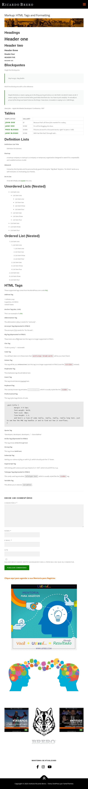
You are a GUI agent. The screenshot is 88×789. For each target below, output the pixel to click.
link (21, 314)
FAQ (46, 290)
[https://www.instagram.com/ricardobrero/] (43, 766)
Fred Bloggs (12, 129)
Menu (84, 4)
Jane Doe (10, 126)
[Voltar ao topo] (44, 778)
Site (6, 550)
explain (23, 181)
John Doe (10, 122)
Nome (7, 531)
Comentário (10, 503)
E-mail (8, 540)
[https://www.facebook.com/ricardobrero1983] (38, 766)
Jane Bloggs (11, 133)
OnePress (56, 784)
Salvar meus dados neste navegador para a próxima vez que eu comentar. (39, 562)
